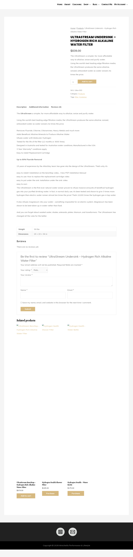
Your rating (26, 270)
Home (59, 4)
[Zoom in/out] (4, 552)
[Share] (22, 552)
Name (24, 290)
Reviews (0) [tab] (56, 107)
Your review (27, 275)
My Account (120, 4)
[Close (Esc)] (30, 552)
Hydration (83, 97)
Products (80, 28)
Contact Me (107, 4)
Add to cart (87, 81)
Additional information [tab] (39, 107)
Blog (95, 4)
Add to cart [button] (26, 496)
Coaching (77, 4)
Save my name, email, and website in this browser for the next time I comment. (56, 302)
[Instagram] (60, 532)
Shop (86, 4)
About (67, 4)
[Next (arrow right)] (13, 556)
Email (70, 290)
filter (76, 97)
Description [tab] (22, 107)
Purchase (50, 493)
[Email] (72, 532)
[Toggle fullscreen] (13, 552)
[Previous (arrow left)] (4, 556)
